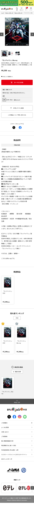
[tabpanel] (17, 31)
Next (32, 34)
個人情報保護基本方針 (7, 441)
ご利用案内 (4, 423)
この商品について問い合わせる (17, 115)
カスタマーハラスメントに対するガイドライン (14, 454)
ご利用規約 (4, 436)
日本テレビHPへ (5, 459)
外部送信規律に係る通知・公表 (9, 450)
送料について (17, 100)
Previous (1, 34)
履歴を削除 (18, 372)
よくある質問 (5, 427)
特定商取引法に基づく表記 (8, 445)
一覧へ (17, 318)
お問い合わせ (5, 432)
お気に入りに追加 (18, 108)
